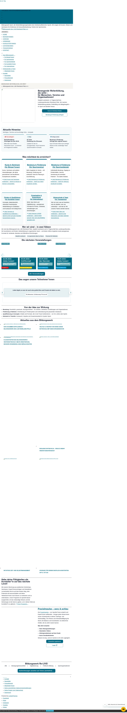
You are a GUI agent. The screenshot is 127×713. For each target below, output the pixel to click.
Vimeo (5, 22)
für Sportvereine (9, 59)
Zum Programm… (22, 604)
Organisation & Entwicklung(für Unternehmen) (36, 197)
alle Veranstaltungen (36, 274)
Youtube (5, 19)
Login (53, 645)
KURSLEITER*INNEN (9, 43)
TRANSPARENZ (8, 48)
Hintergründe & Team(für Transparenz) (60, 198)
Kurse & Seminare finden (55, 110)
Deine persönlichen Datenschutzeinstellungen (17, 688)
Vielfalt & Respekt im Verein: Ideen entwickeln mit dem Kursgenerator (51, 328)
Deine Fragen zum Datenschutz (13, 690)
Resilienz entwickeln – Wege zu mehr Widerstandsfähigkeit (52, 450)
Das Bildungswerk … (9, 55)
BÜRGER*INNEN (8, 36)
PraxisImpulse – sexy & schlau (53, 608)
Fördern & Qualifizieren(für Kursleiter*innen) (12, 198)
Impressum (7, 80)
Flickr (4, 15)
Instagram (6, 17)
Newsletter (7, 75)
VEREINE (6, 39)
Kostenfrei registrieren (54, 641)
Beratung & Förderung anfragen (55, 114)
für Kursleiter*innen (10, 64)
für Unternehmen (9, 66)
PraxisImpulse (44, 612)
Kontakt (5, 73)
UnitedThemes (13, 696)
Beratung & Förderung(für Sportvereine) (36, 165)
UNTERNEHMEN (8, 46)
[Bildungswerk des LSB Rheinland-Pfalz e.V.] (14, 29)
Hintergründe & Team (9, 69)
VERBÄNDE (6, 41)
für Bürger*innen (9, 57)
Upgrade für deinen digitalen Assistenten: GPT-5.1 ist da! (54, 571)
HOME (5, 34)
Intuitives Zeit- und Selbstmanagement (17, 570)
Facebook (6, 13)
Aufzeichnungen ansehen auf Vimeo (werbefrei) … (36, 670)
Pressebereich (8, 78)
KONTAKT (6, 50)
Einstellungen (50, 710)
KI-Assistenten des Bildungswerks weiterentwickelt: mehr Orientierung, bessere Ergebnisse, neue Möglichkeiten (18, 342)
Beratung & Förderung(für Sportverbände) (60, 165)
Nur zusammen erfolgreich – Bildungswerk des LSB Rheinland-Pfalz (17, 328)
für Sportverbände (9, 61)
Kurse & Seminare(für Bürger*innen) (12, 165)
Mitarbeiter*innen (9, 71)
